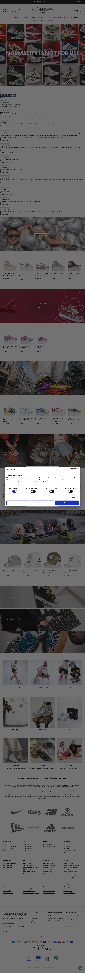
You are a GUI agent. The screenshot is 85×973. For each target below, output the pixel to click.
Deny (18, 502)
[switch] (33, 491)
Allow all (66, 502)
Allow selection (42, 502)
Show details (71, 497)
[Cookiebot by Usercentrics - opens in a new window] (71, 469)
